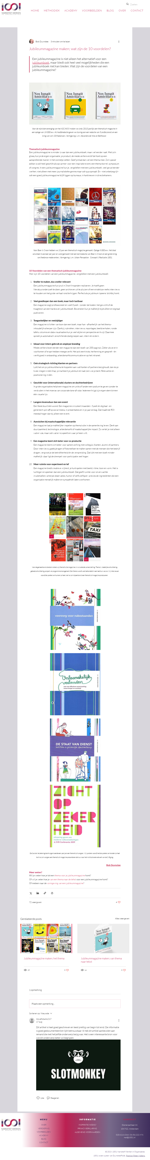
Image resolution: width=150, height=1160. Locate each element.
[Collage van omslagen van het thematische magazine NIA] (46, 938)
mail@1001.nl (129, 1137)
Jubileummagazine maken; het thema (44, 958)
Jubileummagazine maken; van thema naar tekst (101, 960)
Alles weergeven (122, 918)
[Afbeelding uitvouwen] (57, 504)
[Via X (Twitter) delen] (30, 893)
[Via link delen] (45, 893)
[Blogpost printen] (52, 893)
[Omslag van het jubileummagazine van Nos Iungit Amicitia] (103, 938)
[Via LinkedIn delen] (37, 893)
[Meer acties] (119, 41)
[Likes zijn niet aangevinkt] (38, 1098)
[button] (43, 1125)
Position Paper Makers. (135, 1155)
